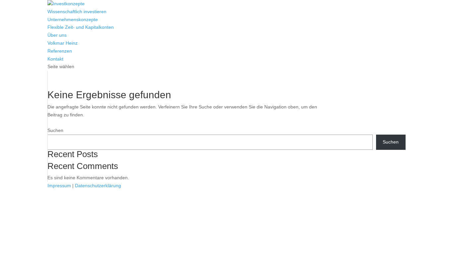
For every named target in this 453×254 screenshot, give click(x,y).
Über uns (57, 35)
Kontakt (55, 59)
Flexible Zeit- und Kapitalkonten (80, 27)
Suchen (55, 130)
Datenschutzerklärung (98, 185)
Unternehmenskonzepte (72, 19)
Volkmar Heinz (62, 43)
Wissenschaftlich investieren (76, 11)
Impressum (59, 185)
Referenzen (59, 51)
